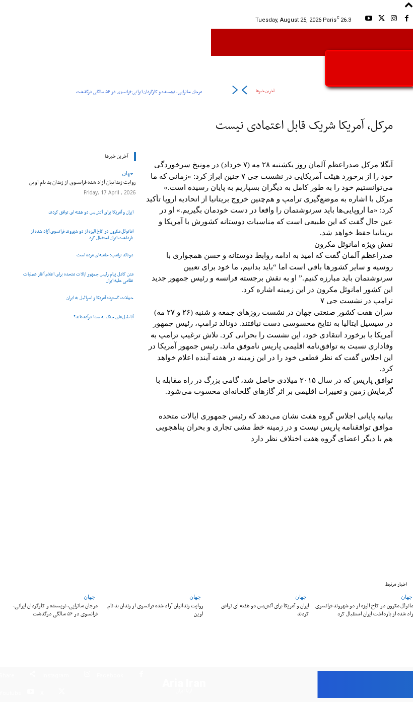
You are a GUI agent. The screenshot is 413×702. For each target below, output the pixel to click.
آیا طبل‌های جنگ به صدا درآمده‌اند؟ (103, 317)
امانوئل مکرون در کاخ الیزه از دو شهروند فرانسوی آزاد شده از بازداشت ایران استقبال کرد (82, 235)
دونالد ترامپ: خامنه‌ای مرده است (105, 255)
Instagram (55, 675)
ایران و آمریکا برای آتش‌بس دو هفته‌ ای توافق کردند (90, 212)
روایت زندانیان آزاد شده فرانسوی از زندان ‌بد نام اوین (82, 182)
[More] (88, 506)
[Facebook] (406, 20)
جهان (127, 173)
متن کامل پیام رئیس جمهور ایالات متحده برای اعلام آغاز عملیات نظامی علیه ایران (78, 277)
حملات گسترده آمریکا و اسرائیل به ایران (99, 298)
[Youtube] (368, 20)
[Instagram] (394, 20)
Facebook (110, 675)
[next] (235, 92)
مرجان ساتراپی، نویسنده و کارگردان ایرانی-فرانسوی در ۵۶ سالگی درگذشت (139, 92)
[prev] (244, 92)
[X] (381, 20)
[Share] (32, 675)
